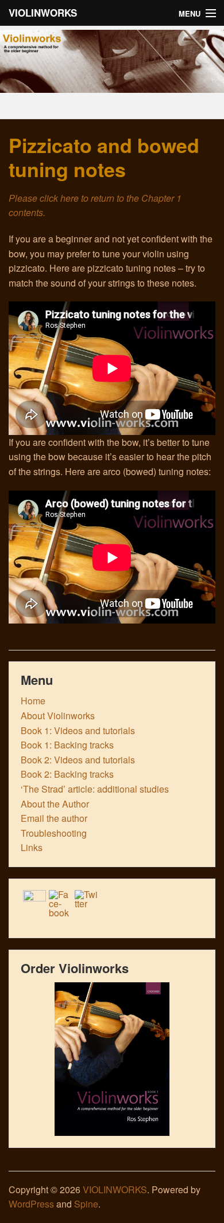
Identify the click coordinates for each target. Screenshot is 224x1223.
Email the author (54, 818)
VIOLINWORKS (43, 12)
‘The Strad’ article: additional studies (95, 788)
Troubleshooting (54, 833)
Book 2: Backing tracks (67, 774)
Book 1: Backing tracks (67, 744)
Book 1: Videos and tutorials (78, 730)
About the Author (55, 803)
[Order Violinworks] (112, 1059)
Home (33, 700)
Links (32, 847)
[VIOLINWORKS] (112, 85)
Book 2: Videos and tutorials (78, 759)
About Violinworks (58, 715)
